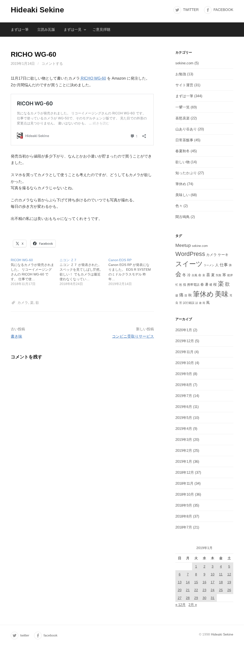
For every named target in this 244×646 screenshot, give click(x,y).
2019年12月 (184, 341)
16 (204, 582)
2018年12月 (184, 472)
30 (204, 598)
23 (204, 590)
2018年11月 (184, 483)
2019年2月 (183, 450)
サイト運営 (184, 85)
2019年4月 (183, 429)
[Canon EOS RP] (132, 272)
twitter (191, 10)
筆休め (180, 184)
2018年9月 (183, 505)
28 (188, 598)
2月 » (192, 605)
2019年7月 (183, 396)
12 (229, 574)
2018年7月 (183, 527)
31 (212, 598)
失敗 (218, 275)
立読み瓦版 (46, 29)
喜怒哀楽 (182, 118)
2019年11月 (184, 352)
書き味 (16, 336)
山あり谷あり (186, 129)
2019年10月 (184, 363)
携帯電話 (193, 284)
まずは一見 (72, 29)
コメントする (52, 63)
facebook (223, 10)
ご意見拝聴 (101, 29)
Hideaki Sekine (37, 9)
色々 (179, 206)
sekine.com (184, 63)
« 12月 (180, 605)
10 (212, 574)
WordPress (190, 253)
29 (196, 598)
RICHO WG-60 (93, 78)
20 (180, 590)
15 (196, 582)
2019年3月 (183, 439)
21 (188, 590)
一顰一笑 (182, 107)
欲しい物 (182, 162)
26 (229, 590)
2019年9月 (183, 374)
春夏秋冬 (182, 151)
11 (221, 574)
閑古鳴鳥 (182, 217)
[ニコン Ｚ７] (84, 272)
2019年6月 (183, 407)
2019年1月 (183, 461)
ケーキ (223, 255)
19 (229, 582)
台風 (194, 275)
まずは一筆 (20, 29)
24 (212, 590)
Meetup (183, 245)
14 (188, 582)
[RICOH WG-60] (35, 272)
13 (180, 582)
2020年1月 (183, 330)
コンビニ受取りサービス (133, 336)
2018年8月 (183, 516)
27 (180, 598)
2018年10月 (184, 494)
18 (221, 582)
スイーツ (189, 264)
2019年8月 (183, 385)
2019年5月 (183, 418)
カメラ (22, 302)
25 (221, 590)
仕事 (224, 265)
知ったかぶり (186, 173)
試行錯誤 (188, 303)
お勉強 (180, 74)
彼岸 (230, 275)
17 (212, 582)
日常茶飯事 (184, 140)
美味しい (182, 195)
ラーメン (209, 265)
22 (196, 590)
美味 (222, 294)
